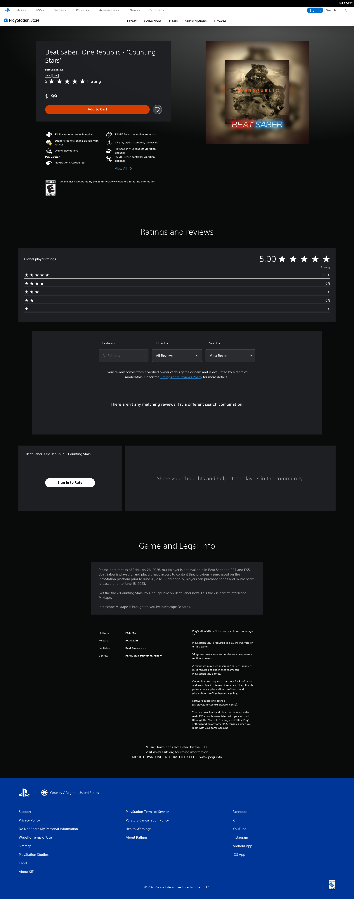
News (134, 10)
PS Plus (81, 10)
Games (58, 10)
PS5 (39, 10)
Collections (153, 21)
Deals (173, 21)
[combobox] (123, 355)
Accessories (108, 10)
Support (156, 10)
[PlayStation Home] (7, 10)
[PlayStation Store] (23, 20)
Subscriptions (196, 21)
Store (20, 10)
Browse (220, 21)
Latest (132, 21)
